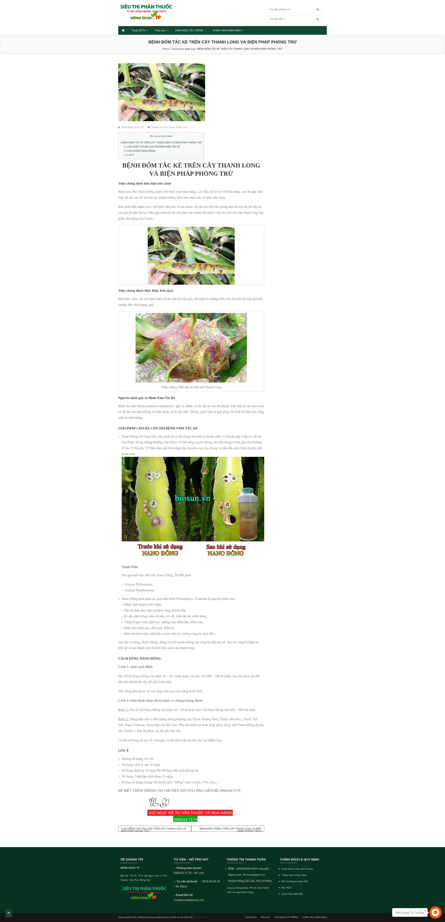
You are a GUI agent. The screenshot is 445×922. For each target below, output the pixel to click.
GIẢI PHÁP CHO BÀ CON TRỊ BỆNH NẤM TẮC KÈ (152, 146)
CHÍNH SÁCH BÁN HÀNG (227, 30)
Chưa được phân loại (174, 127)
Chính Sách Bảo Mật (291, 894)
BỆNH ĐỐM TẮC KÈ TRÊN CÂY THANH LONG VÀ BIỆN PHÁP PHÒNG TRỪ (161, 142)
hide (170, 136)
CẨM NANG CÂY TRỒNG (189, 30)
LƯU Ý (129, 155)
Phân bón (160, 30)
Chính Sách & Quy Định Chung (297, 869)
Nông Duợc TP (200, 917)
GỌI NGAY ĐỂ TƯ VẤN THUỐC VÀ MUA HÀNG (190, 813)
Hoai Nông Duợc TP (133, 127)
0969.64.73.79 (186, 819)
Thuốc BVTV (138, 30)
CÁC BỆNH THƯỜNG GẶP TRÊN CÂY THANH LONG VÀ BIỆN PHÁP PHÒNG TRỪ (153, 829)
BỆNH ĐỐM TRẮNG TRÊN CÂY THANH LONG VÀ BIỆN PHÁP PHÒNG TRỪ (230, 829)
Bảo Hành (286, 887)
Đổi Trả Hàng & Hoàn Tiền (294, 881)
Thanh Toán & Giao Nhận (294, 875)
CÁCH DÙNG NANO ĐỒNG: (140, 151)
